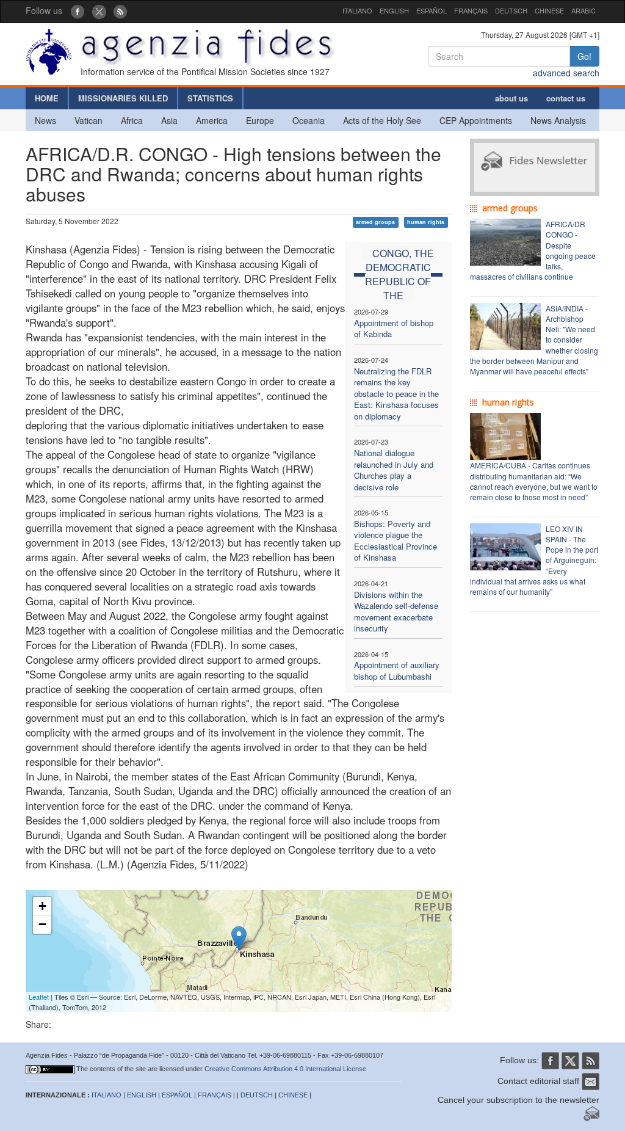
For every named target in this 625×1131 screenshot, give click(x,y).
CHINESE (549, 10)
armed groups (375, 222)
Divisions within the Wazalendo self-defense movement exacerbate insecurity (396, 612)
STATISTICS (210, 98)
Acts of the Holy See (382, 120)
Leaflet (39, 997)
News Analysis (558, 120)
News (45, 120)
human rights (425, 222)
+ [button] (42, 906)
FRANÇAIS (471, 10)
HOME (47, 98)
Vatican (88, 120)
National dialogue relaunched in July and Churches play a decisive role (393, 470)
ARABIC (583, 10)
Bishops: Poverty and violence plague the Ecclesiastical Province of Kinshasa (395, 541)
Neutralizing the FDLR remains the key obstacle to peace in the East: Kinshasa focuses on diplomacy (396, 393)
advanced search (566, 73)
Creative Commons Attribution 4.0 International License (285, 1068)
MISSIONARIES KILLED (123, 98)
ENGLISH (394, 10)
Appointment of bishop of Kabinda (393, 328)
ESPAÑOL (431, 10)
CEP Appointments (475, 120)
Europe (260, 120)
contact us (565, 98)
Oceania (308, 120)
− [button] (42, 924)
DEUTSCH (511, 10)
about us (511, 98)
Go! (584, 56)
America (212, 120)
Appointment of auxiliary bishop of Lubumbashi (396, 670)
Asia (169, 120)
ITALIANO (357, 10)
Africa (132, 120)
